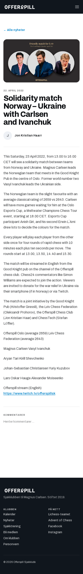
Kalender (9, 514)
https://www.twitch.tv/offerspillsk (29, 393)
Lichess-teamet (59, 514)
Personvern (11, 544)
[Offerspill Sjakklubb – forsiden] (19, 6)
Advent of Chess (60, 520)
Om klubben (11, 538)
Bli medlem (10, 532)
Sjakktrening (12, 526)
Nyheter (8, 520)
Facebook (55, 526)
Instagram (55, 532)
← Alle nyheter (14, 30)
